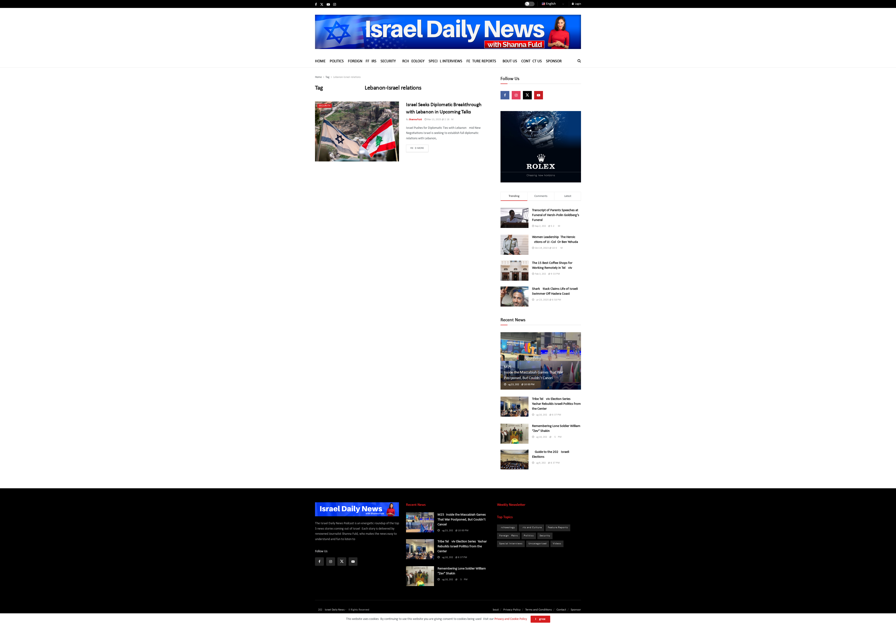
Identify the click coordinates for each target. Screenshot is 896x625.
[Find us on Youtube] (328, 4)
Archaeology (412, 61)
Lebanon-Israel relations (347, 77)
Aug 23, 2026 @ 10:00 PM (520, 384)
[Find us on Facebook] (316, 4)
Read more (419, 148)
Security (388, 61)
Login (577, 4)
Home (320, 61)
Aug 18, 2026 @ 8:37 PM (547, 415)
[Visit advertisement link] (540, 146)
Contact (561, 609)
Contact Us (531, 61)
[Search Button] (579, 61)
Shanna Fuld (415, 119)
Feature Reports (481, 61)
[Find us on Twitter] (321, 4)
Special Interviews (445, 61)
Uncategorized (537, 543)
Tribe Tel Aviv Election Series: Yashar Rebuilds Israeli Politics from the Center (556, 404)
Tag (327, 77)
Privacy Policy (512, 609)
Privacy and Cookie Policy (510, 619)
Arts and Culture (531, 527)
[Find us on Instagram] (334, 4)
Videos (557, 543)
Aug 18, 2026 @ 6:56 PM (547, 437)
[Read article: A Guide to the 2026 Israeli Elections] (514, 460)
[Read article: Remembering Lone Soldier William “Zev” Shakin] (514, 434)
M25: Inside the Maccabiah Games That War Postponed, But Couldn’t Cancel (536, 372)
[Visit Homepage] (448, 32)
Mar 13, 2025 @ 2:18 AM (440, 119)
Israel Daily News (335, 609)
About (495, 609)
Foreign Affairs (362, 61)
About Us (508, 61)
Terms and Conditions (538, 609)
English (550, 4)
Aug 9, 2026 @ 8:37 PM (547, 463)
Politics (337, 61)
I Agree (540, 619)
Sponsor (554, 61)
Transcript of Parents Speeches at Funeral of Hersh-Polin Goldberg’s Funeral (555, 215)
